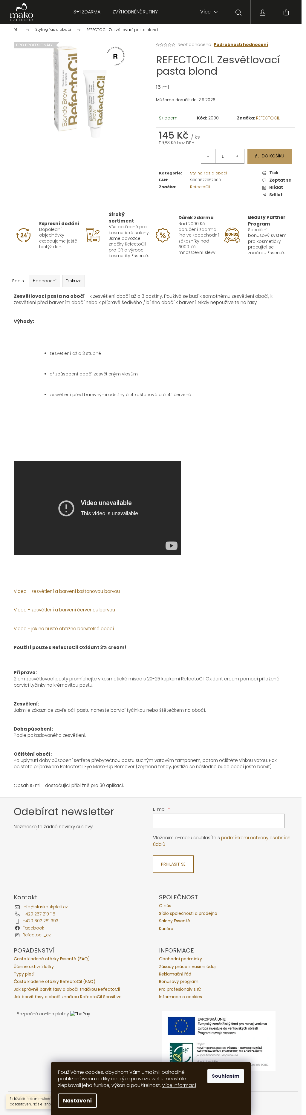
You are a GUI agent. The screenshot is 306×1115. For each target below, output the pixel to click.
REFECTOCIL (268, 118)
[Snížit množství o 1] (208, 156)
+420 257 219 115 (39, 914)
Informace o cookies (180, 997)
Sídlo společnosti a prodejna (188, 913)
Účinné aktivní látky (34, 966)
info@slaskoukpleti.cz (45, 907)
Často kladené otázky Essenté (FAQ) (52, 959)
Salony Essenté (174, 921)
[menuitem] (87, 12)
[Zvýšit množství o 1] (237, 156)
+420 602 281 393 (40, 921)
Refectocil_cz (37, 935)
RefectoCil (200, 187)
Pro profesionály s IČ (180, 989)
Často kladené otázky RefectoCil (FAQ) (55, 981)
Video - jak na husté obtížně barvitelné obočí (64, 628)
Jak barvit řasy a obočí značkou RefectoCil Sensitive (68, 997)
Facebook (33, 928)
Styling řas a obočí (208, 173)
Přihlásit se (173, 864)
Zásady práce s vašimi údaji (187, 966)
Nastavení (77, 1100)
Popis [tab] (18, 281)
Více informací (179, 1085)
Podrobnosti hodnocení (241, 44)
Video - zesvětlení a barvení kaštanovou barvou (67, 591)
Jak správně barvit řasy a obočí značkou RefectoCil (67, 989)
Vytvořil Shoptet (275, 1097)
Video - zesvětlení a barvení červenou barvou (64, 610)
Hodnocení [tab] (45, 281)
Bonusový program (178, 981)
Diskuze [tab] (74, 281)
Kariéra (166, 929)
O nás (165, 906)
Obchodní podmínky (180, 959)
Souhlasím (225, 1076)
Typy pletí (24, 974)
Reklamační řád (175, 974)
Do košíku (273, 156)
